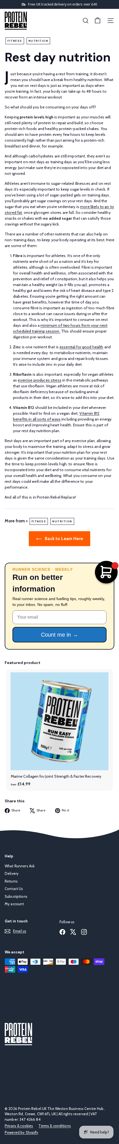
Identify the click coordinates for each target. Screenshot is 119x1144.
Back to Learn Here (63, 538)
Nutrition (38, 41)
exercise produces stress (39, 380)
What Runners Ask (20, 866)
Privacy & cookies (19, 1126)
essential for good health (82, 346)
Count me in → (59, 635)
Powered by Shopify (21, 1132)
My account (14, 904)
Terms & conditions (54, 1126)
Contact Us (14, 888)
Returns (11, 881)
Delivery (12, 873)
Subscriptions (16, 896)
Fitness (14, 41)
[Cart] (97, 20)
